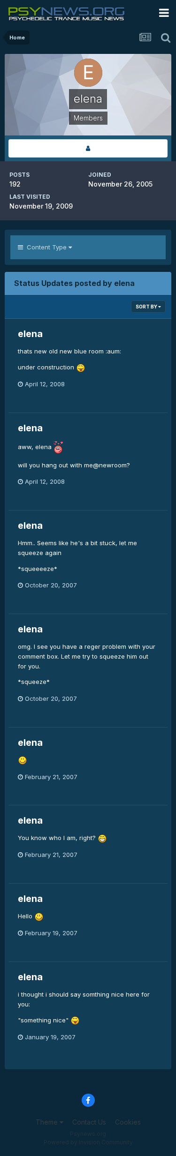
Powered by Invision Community (88, 1142)
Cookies (128, 1122)
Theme (48, 1122)
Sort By (147, 306)
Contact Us (89, 1122)
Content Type (46, 247)
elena (30, 333)
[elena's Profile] (88, 148)
